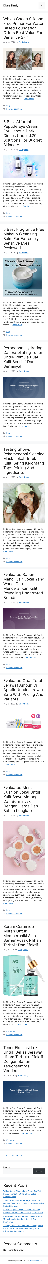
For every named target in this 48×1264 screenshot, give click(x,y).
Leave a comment (14, 109)
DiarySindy (10, 5)
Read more (29, 99)
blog (8, 105)
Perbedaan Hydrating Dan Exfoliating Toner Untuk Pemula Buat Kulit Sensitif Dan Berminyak (22, 357)
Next (19, 1155)
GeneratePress (36, 1260)
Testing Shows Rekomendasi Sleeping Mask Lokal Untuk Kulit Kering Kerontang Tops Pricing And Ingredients (24, 461)
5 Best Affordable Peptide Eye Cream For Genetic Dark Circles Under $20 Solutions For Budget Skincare (22, 133)
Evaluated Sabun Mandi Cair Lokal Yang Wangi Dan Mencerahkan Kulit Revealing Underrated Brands (23, 586)
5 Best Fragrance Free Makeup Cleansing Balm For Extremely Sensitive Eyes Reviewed (23, 238)
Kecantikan (11, 1031)
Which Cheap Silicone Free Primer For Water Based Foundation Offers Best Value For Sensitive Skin (23, 28)
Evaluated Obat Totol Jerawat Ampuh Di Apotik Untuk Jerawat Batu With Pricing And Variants (23, 689)
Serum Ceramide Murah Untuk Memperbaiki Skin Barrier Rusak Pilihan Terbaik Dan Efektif (22, 935)
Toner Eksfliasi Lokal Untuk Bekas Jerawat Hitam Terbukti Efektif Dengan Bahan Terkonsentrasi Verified (23, 1059)
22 (13, 1155)
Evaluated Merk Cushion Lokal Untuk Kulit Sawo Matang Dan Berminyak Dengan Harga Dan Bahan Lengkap (22, 799)
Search (6, 1167)
